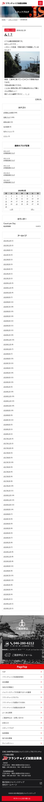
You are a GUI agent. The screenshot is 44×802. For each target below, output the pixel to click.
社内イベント (7, 131)
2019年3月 (6, 382)
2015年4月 (6, 589)
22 (6, 204)
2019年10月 (7, 349)
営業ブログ (7, 117)
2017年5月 (6, 472)
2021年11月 (7, 245)
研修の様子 (7, 122)
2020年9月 (6, 297)
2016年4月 (6, 533)
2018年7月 (6, 420)
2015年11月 (7, 556)
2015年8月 (6, 571)
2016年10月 (7, 505)
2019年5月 (6, 373)
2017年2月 (6, 486)
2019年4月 (6, 377)
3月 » (32, 209)
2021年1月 (6, 278)
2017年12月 (7, 439)
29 (6, 207)
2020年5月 (6, 316)
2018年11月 (7, 401)
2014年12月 (7, 604)
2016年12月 (7, 495)
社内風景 (6, 127)
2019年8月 (6, 358)
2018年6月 (6, 425)
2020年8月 (6, 302)
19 (27, 201)
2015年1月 (6, 599)
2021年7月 (6, 255)
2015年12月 (7, 552)
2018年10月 (7, 406)
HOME (4, 20)
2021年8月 (6, 250)
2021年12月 (7, 241)
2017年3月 (6, 481)
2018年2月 (6, 429)
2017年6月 (6, 467)
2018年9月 (6, 410)
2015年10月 (7, 561)
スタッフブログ (13, 20)
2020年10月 (7, 293)
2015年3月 (6, 594)
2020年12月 (7, 283)
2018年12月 (7, 396)
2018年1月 (6, 434)
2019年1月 (6, 392)
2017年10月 (7, 448)
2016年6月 (6, 524)
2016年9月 (6, 509)
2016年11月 (7, 500)
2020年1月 (6, 335)
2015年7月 (6, 575)
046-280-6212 (24, 642)
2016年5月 (6, 528)
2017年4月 (6, 476)
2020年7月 (6, 307)
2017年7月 (6, 462)
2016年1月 (6, 547)
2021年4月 (6, 269)
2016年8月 (6, 514)
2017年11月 (7, 443)
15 (6, 201)
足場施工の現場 (8, 113)
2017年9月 (6, 453)
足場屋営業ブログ (9, 153)
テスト (5, 136)
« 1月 (11, 209)
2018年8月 (6, 415)
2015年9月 (6, 566)
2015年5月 (6, 585)
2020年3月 (6, 325)
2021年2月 (6, 274)
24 (16, 204)
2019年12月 (7, 340)
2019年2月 (6, 387)
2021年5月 (6, 264)
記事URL (38, 99)
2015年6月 (6, 580)
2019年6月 (6, 368)
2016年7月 (6, 519)
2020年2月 (6, 330)
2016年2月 (6, 542)
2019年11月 (7, 344)
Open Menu (40, 3)
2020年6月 (6, 311)
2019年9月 (6, 354)
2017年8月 (6, 457)
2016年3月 (6, 538)
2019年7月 (6, 363)
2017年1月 (6, 491)
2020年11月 (7, 288)
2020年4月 (6, 321)
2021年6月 (6, 259)
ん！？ (8, 34)
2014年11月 (7, 608)
